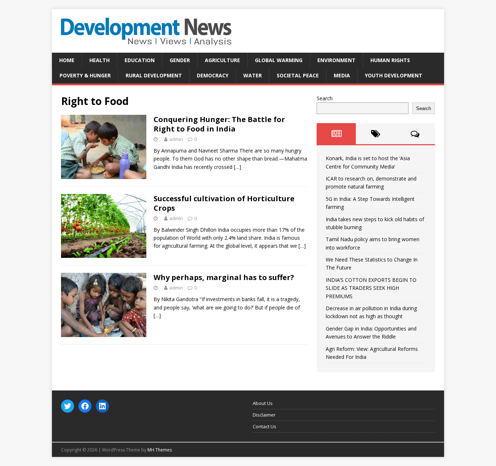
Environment (336, 60)
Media (342, 75)
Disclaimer (264, 415)
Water (252, 75)
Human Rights (390, 60)
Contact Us (264, 426)
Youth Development (393, 75)
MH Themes (159, 450)
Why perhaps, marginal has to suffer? (224, 277)
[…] (237, 166)
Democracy (212, 75)
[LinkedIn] (102, 406)
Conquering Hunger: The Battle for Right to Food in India (219, 124)
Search (325, 98)
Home (66, 60)
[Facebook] (85, 406)
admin (176, 139)
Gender (180, 60)
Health (99, 60)
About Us (263, 403)
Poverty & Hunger (85, 75)
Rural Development (154, 75)
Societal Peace (298, 75)
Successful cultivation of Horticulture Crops (224, 203)
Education (140, 60)
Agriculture (222, 60)
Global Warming (278, 60)
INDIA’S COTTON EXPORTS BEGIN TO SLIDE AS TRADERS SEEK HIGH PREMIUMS (371, 288)
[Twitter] (67, 406)
